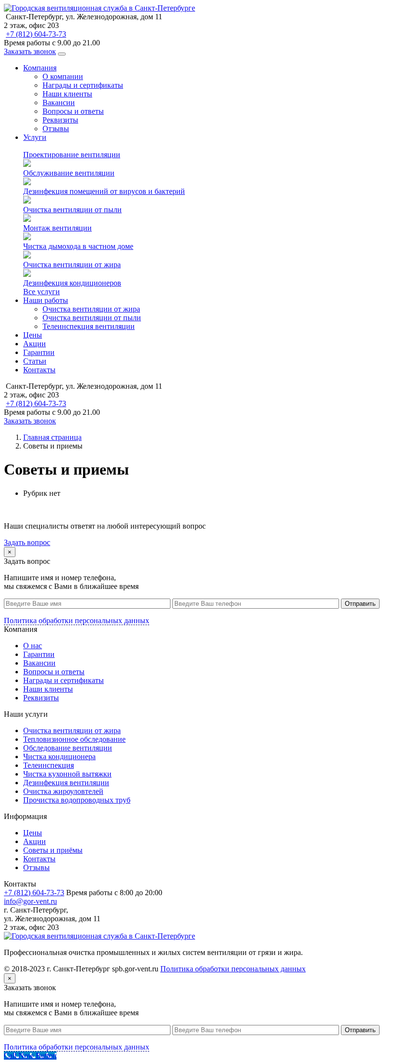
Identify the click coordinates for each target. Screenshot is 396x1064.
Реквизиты (60, 120)
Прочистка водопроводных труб (76, 800)
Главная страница (52, 437)
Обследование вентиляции (67, 748)
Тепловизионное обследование (74, 739)
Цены (32, 335)
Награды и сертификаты (82, 85)
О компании (62, 76)
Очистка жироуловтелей (63, 791)
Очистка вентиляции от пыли (91, 318)
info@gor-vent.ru (30, 901)
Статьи (34, 361)
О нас (32, 645)
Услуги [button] (34, 137)
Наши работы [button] (45, 300)
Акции (34, 344)
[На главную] (99, 8)
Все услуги (41, 291)
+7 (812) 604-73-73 (36, 34)
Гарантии (39, 352)
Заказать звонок (30, 51)
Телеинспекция (48, 765)
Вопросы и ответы (73, 111)
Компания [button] (40, 68)
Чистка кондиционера (59, 756)
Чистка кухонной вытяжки (67, 774)
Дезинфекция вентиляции (66, 782)
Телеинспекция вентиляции (88, 326)
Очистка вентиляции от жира (91, 309)
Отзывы (55, 128)
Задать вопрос (27, 542)
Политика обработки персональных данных (76, 620)
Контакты (39, 370)
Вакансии (58, 102)
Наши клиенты (67, 94)
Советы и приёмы (53, 850)
